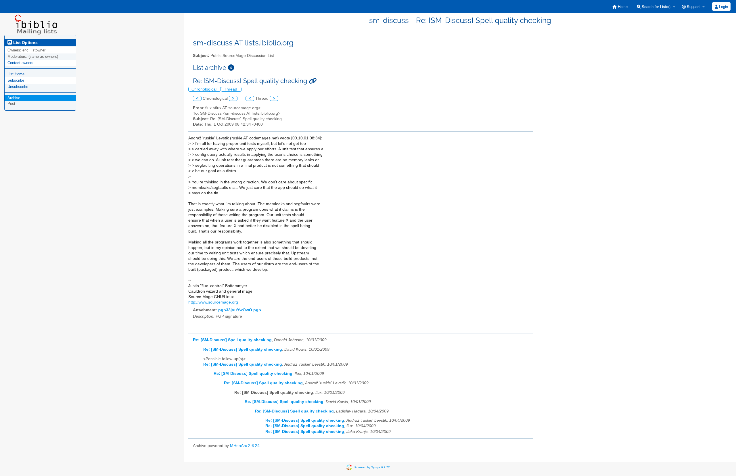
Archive (13, 98)
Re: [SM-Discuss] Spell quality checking (232, 340)
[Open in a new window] (231, 67)
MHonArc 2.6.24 (245, 446)
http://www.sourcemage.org (213, 302)
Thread (231, 89)
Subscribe (15, 80)
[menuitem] (620, 6)
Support (693, 6)
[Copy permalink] (313, 81)
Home (622, 6)
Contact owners (20, 63)
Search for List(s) (655, 6)
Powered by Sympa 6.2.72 (372, 467)
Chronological (204, 89)
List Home (15, 74)
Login (723, 6)
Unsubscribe (17, 87)
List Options (25, 42)
